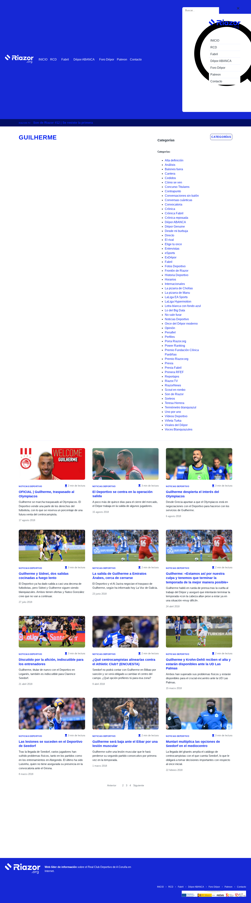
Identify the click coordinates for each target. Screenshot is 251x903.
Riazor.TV (24, 123)
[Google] (241, 868)
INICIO (43, 59)
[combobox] (201, 10)
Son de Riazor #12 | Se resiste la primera (63, 122)
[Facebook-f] (230, 868)
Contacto (136, 59)
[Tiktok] (219, 868)
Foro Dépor (106, 59)
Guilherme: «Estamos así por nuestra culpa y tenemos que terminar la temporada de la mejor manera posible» (197, 578)
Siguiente (138, 785)
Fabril (65, 59)
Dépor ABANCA (84, 59)
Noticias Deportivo (30, 486)
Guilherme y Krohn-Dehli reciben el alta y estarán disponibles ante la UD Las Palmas (198, 664)
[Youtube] (186, 868)
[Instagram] (197, 868)
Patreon (122, 59)
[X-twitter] (208, 868)
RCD (53, 59)
